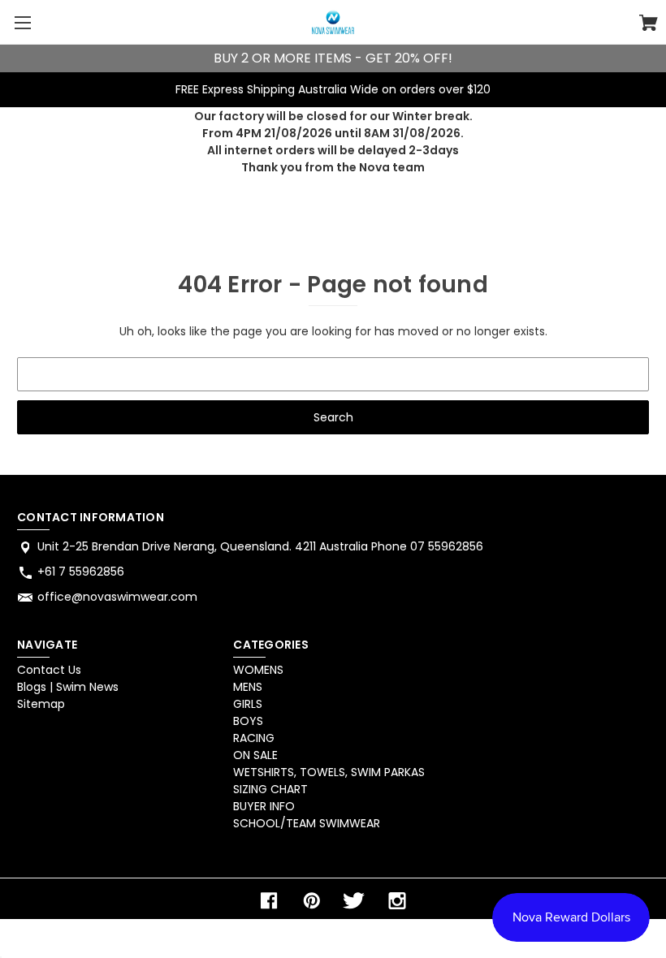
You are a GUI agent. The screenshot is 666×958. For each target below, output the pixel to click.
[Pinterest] (312, 900)
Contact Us (49, 670)
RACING (254, 738)
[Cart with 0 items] (648, 25)
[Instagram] (397, 900)
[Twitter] (354, 900)
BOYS (248, 721)
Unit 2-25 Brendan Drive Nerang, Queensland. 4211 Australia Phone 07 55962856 (260, 546)
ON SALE (255, 755)
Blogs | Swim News (68, 687)
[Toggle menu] (22, 22)
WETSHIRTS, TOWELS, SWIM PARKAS (329, 772)
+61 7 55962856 (80, 571)
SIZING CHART (270, 789)
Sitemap (41, 704)
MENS (247, 687)
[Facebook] (268, 900)
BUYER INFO (264, 806)
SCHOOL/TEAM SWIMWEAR (306, 823)
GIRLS (247, 704)
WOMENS (258, 670)
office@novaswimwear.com (117, 597)
